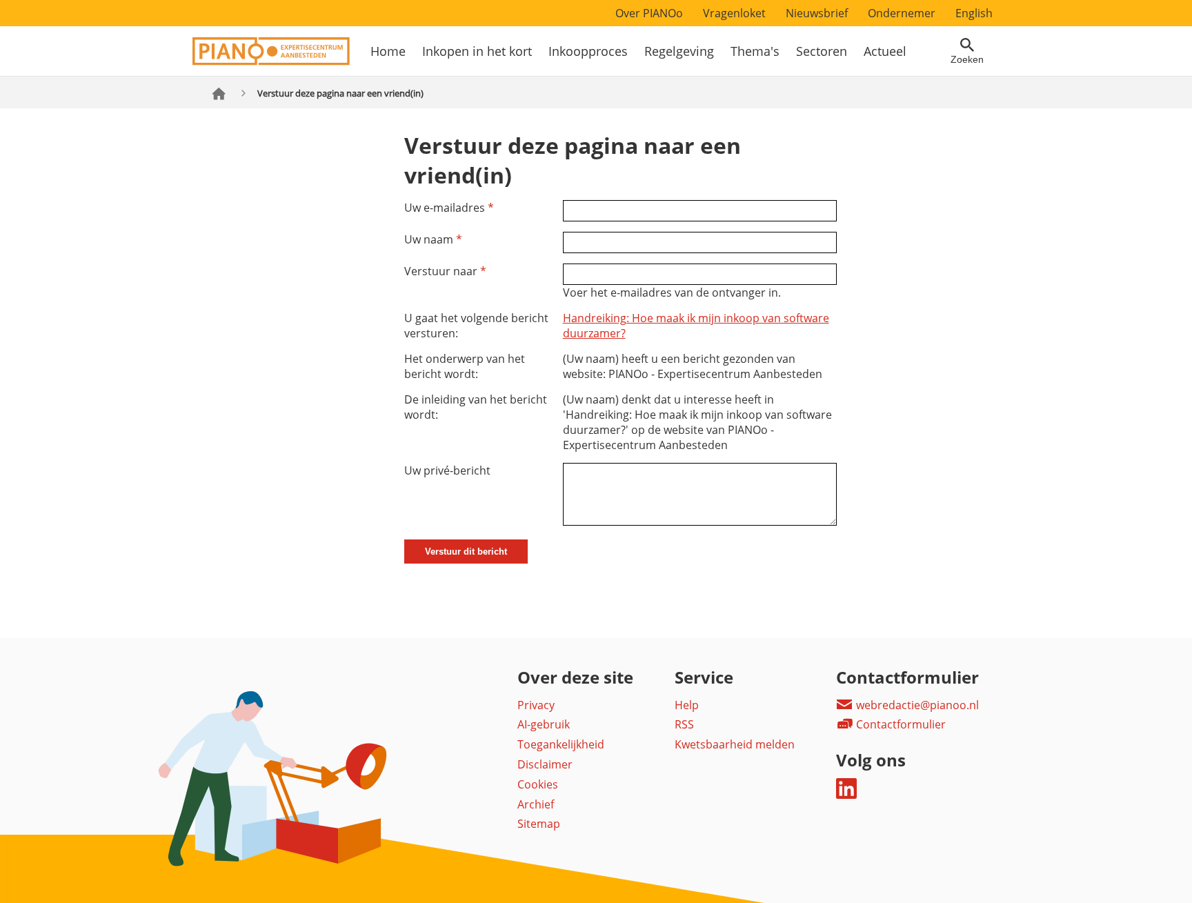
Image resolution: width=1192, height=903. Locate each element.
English (974, 13)
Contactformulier (899, 724)
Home (388, 51)
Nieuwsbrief (817, 13)
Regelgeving (679, 51)
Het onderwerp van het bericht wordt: (464, 366)
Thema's (755, 51)
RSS (684, 724)
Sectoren (821, 51)
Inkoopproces (588, 51)
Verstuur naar (445, 271)
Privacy (536, 705)
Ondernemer (901, 13)
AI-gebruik (543, 724)
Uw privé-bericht (447, 470)
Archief (535, 804)
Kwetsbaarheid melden (735, 744)
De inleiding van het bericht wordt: (475, 407)
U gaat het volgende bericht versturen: (476, 325)
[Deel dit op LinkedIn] (846, 794)
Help (687, 705)
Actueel (885, 51)
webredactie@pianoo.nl (916, 705)
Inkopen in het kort (477, 51)
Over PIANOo (649, 13)
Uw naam (433, 239)
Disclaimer (545, 764)
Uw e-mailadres (449, 207)
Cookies (537, 784)
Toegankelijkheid (560, 744)
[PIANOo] (271, 61)
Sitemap (538, 823)
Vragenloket (734, 13)
